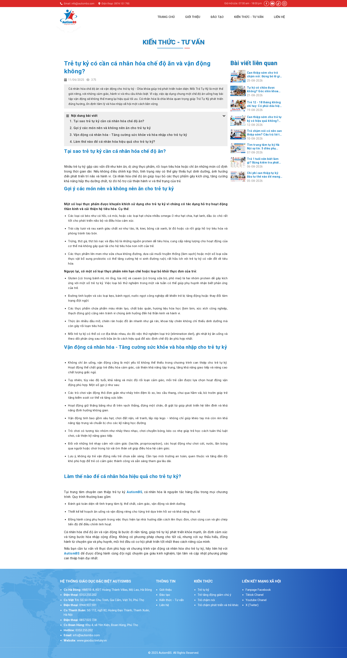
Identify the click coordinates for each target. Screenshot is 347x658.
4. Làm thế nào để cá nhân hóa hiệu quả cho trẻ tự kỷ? (112, 142)
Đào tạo (164, 595)
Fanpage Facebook (258, 590)
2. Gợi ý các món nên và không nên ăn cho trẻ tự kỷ (110, 128)
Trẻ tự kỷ (203, 590)
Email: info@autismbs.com (78, 3)
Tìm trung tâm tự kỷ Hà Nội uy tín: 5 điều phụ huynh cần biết (263, 146)
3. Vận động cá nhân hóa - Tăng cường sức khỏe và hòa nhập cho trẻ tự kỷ (128, 135)
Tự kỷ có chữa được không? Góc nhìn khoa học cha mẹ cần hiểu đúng (263, 89)
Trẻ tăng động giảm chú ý (214, 595)
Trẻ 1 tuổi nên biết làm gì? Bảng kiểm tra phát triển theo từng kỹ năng (263, 160)
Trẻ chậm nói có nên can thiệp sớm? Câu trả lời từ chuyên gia (264, 132)
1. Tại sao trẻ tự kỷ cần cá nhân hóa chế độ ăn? (107, 121)
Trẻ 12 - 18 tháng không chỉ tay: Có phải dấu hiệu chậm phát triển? (264, 104)
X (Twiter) (252, 605)
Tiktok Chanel (255, 595)
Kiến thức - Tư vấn (171, 600)
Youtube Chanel (256, 600)
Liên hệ (164, 605)
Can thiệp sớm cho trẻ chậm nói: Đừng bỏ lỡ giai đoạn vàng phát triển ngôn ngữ (265, 74)
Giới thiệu (165, 590)
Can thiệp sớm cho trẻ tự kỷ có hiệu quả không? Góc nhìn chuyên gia (264, 118)
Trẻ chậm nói (206, 600)
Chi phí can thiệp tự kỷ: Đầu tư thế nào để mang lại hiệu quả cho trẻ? (263, 174)
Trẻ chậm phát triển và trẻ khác (218, 605)
